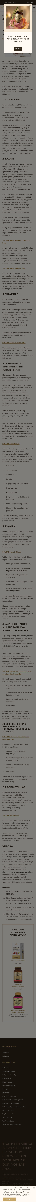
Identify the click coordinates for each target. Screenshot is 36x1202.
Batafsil (18, 48)
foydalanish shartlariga (10, 1195)
